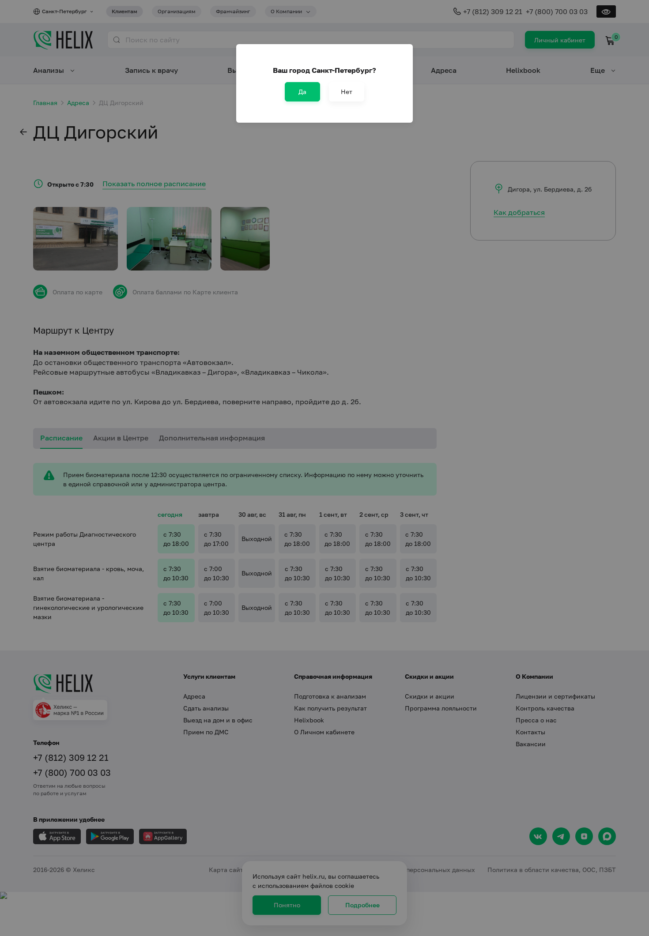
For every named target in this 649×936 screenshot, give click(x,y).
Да (302, 91)
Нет (346, 91)
